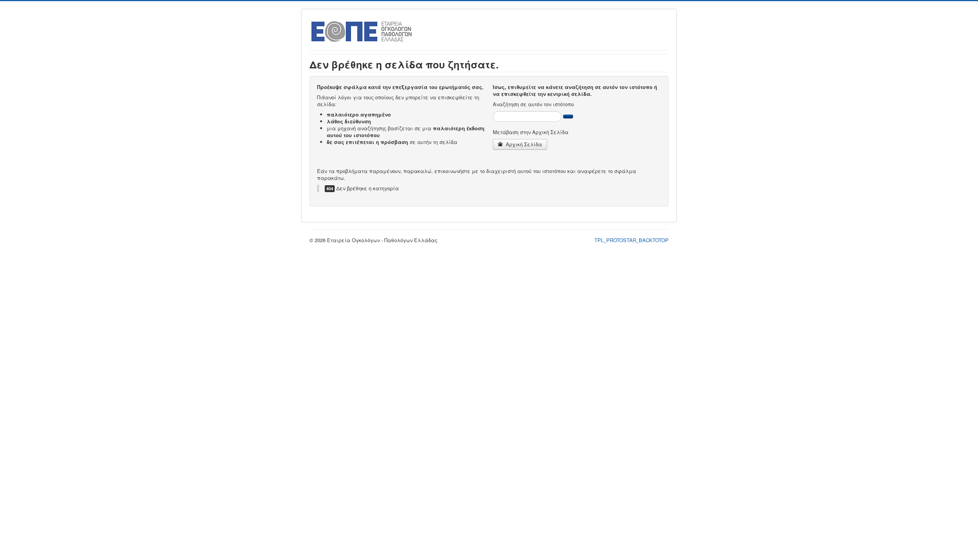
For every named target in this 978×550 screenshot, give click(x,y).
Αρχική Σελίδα (523, 144)
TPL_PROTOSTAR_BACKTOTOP (631, 240)
